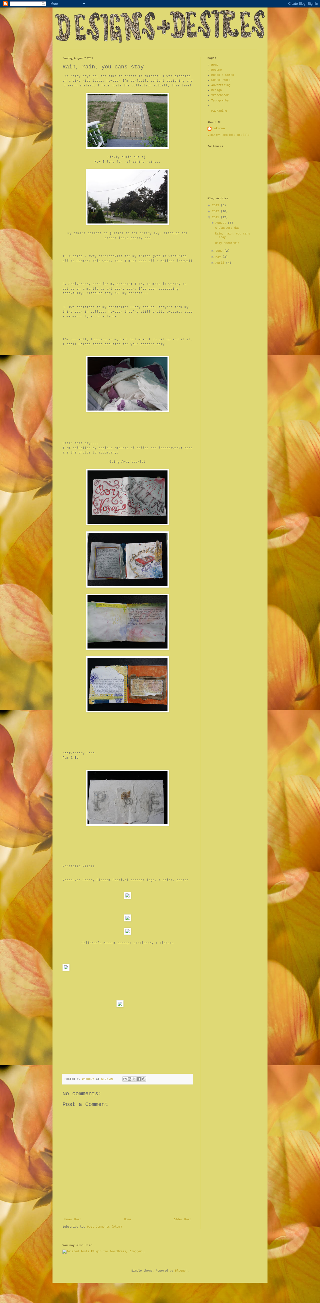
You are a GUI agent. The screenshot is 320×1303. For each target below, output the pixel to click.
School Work (220, 80)
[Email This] (124, 1079)
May (219, 257)
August (222, 223)
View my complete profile (229, 135)
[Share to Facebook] (139, 1079)
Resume (216, 70)
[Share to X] (134, 1079)
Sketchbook (220, 95)
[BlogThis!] (129, 1079)
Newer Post (72, 1219)
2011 (216, 217)
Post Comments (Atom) (104, 1227)
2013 (216, 205)
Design (216, 90)
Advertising (220, 85)
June (220, 251)
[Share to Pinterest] (143, 1079)
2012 (216, 211)
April (221, 263)
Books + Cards (222, 75)
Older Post (182, 1219)
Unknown (218, 128)
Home (127, 1219)
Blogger (181, 1271)
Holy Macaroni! (227, 243)
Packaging (219, 111)
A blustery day (227, 228)
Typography (220, 100)
